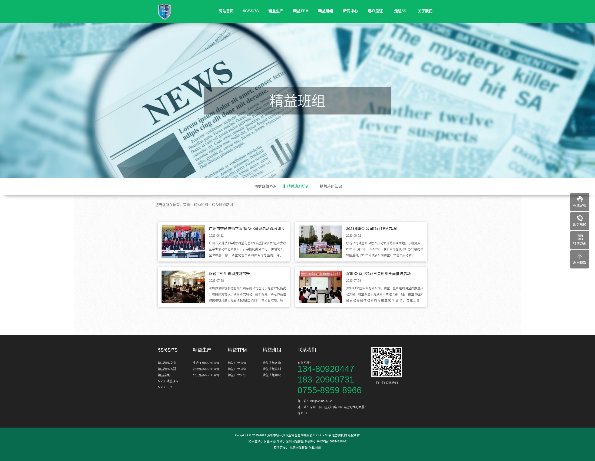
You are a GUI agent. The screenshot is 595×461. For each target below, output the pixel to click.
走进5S (400, 10)
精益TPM (300, 10)
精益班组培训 (298, 186)
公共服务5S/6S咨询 (206, 375)
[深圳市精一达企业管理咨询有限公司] (186, 11)
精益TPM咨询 (237, 362)
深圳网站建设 (295, 441)
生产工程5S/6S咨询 (206, 362)
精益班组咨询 (265, 186)
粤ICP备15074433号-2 (332, 441)
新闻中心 (350, 10)
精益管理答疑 (167, 368)
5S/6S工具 (165, 387)
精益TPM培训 (237, 368)
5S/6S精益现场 (168, 381)
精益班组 (325, 10)
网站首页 (226, 10)
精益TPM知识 (237, 375)
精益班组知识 (331, 186)
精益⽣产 (275, 10)
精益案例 (164, 375)
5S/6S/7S (251, 10)
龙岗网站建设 (299, 447)
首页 (186, 204)
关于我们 (425, 10)
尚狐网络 (270, 441)
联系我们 (307, 350)
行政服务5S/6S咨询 (206, 368)
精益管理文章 (167, 362)
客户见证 (375, 10)
